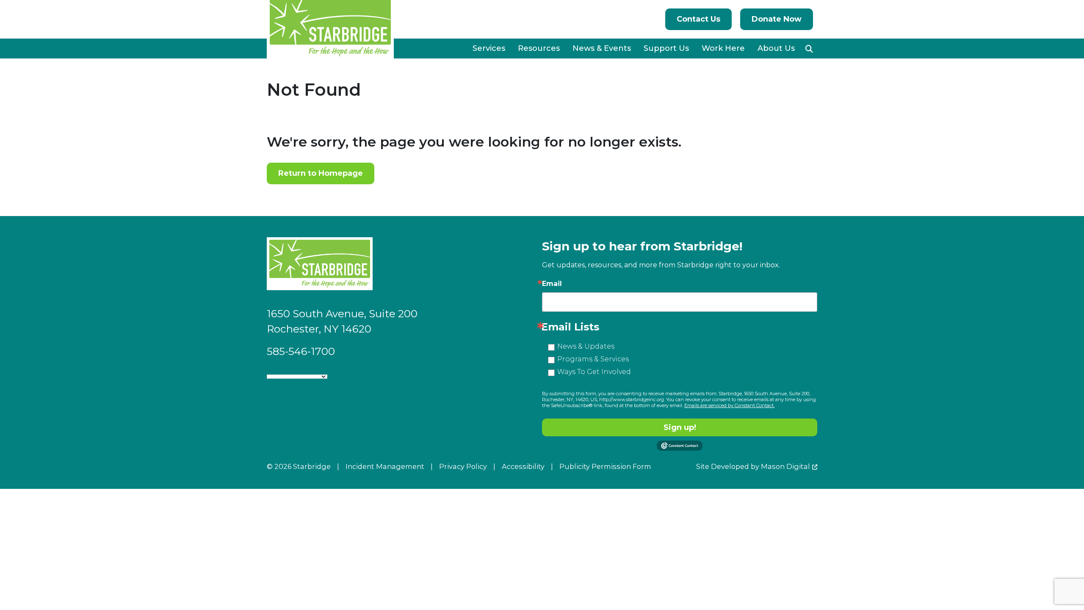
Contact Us (698, 19)
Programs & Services (593, 359)
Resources (539, 48)
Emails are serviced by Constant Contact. (729, 405)
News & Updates (585, 346)
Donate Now (777, 19)
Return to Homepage (320, 173)
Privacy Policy (463, 466)
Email (552, 283)
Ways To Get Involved (594, 372)
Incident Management (385, 466)
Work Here (723, 48)
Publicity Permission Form (605, 466)
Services (489, 48)
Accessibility (523, 466)
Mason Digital (785, 466)
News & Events (601, 48)
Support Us (666, 48)
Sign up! (680, 427)
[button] (809, 49)
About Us (776, 48)
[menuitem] (489, 48)
